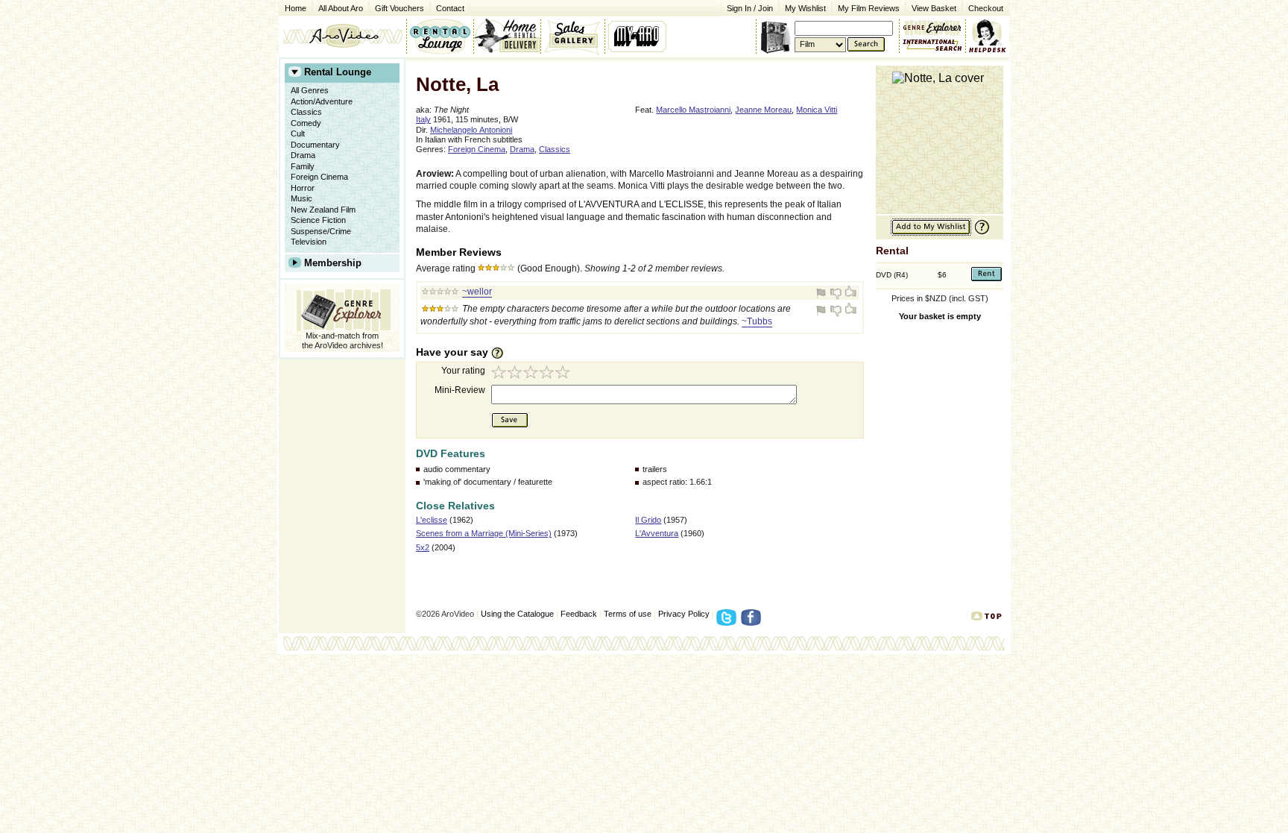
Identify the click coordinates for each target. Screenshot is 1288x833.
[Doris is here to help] (988, 35)
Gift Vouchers (399, 8)
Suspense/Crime (321, 231)
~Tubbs (757, 321)
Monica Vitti (816, 109)
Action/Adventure (322, 101)
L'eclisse (431, 519)
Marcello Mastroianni (693, 109)
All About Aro (340, 8)
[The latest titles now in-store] (439, 35)
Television (308, 241)
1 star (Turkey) (499, 374)
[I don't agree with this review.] (836, 293)
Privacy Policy (684, 613)
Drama (303, 155)
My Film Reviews (869, 8)
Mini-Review (460, 390)
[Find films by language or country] (932, 45)
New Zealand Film (323, 209)
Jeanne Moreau (763, 109)
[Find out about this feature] (980, 233)
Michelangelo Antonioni (471, 129)
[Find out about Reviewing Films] (501, 353)
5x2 (422, 547)
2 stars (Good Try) (516, 374)
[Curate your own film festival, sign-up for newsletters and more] (638, 35)
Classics (306, 111)
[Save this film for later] (931, 233)
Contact (447, 7)
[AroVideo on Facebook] (753, 622)
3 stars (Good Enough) (532, 374)
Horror (303, 187)
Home (295, 8)
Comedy (306, 123)
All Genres (310, 90)
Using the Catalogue (517, 613)
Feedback (579, 613)
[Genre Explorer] (342, 307)
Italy (423, 119)
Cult (298, 133)
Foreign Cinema (319, 176)
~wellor (477, 291)
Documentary (315, 144)
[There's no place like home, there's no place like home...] (342, 35)
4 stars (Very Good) (548, 374)
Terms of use (627, 613)
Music (301, 198)
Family (303, 166)
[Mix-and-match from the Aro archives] (932, 26)
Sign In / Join (750, 8)
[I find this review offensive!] (823, 293)
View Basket (931, 7)
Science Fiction (318, 220)
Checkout (985, 8)
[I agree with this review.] (849, 293)
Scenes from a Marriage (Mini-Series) (484, 533)
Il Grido (648, 519)
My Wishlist (805, 8)
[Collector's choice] (572, 35)
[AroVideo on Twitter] (728, 622)
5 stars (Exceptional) (565, 374)
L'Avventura (656, 533)
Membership (333, 262)
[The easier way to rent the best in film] (506, 35)
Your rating (463, 370)
